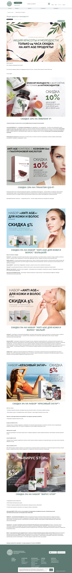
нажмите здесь (45, 570)
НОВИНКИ (13, 559)
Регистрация (18, 2)
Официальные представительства (55, 560)
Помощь (17, 8)
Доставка (43, 559)
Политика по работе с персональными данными (35, 561)
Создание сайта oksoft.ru (60, 571)
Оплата (42, 560)
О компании (43, 8)
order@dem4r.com (54, 562)
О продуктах (56, 8)
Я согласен (51, 570)
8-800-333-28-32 (17, 5)
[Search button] (49, 4)
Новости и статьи (10, 12)
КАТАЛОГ (13, 560)
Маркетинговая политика (34, 564)
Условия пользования (35, 565)
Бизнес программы (35, 567)
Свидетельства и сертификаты (24, 563)
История (23, 559)
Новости (29, 8)
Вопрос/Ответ (44, 563)
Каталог (9, 8)
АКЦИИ (13, 558)
